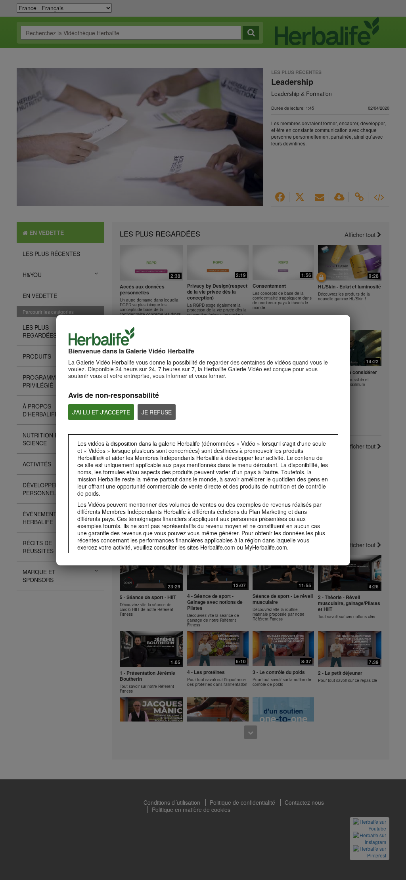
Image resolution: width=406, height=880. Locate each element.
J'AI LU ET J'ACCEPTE (101, 412)
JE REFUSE (157, 412)
